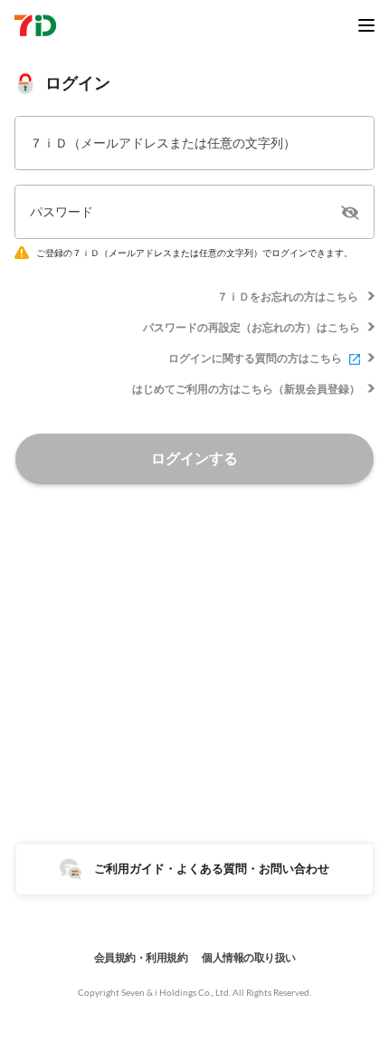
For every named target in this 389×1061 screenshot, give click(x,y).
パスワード (61, 211)
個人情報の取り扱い (249, 957)
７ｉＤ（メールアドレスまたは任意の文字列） (163, 142)
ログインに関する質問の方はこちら (255, 358)
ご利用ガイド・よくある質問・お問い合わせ (211, 868)
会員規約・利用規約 (141, 957)
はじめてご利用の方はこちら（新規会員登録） (246, 389)
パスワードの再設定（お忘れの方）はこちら (251, 327)
